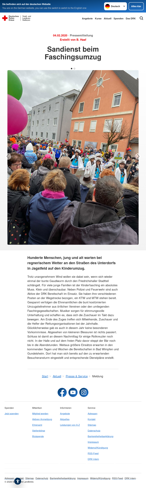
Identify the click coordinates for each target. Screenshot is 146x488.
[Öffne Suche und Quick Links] (141, 18)
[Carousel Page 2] (74, 68)
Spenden (118, 18)
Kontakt (91, 419)
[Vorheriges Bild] (8, 156)
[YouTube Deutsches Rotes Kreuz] (73, 392)
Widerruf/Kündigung (98, 447)
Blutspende (38, 436)
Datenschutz (94, 430)
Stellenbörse (38, 430)
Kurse (98, 18)
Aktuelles (64, 419)
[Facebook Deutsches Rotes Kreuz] (62, 392)
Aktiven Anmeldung (42, 419)
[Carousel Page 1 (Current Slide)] (71, 68)
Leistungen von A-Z (70, 425)
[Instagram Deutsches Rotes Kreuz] (83, 392)
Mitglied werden (40, 413)
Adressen (92, 413)
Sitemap (92, 425)
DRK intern (93, 459)
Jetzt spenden (12, 413)
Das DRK (131, 18)
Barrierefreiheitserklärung (100, 436)
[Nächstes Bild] (138, 156)
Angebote (87, 18)
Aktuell (107, 18)
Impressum (93, 442)
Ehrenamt (37, 425)
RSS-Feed (93, 453)
